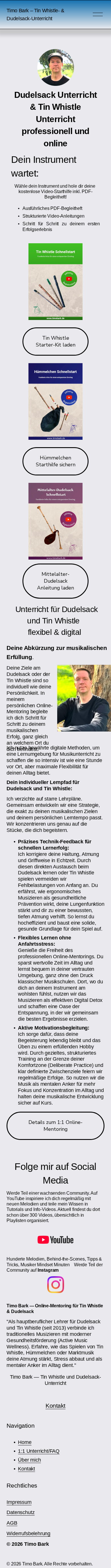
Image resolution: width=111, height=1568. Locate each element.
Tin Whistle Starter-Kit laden (55, 341)
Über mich (29, 1460)
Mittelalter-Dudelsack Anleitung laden (55, 581)
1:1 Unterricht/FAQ (38, 1451)
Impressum (19, 1502)
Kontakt (55, 1405)
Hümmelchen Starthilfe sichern (55, 461)
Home (24, 1442)
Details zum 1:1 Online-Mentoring (55, 1126)
